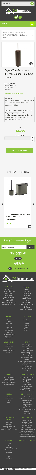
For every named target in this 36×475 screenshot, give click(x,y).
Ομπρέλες (27, 411)
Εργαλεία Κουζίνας (27, 354)
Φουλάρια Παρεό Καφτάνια (27, 436)
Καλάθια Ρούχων (9, 384)
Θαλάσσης (27, 329)
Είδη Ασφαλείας (9, 330)
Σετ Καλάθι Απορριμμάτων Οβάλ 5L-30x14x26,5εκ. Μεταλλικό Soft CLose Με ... (18, 217)
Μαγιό (27, 424)
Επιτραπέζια (9, 450)
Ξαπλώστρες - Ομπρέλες (27, 390)
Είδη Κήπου (27, 382)
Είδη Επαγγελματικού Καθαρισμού (9, 427)
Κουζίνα (27, 327)
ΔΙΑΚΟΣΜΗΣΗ (9, 342)
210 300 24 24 (20, 268)
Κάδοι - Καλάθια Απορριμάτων (27, 407)
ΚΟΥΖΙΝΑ (27, 342)
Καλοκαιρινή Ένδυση (27, 434)
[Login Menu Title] (20, 17)
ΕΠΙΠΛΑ (9, 394)
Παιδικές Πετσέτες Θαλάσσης (27, 429)
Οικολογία (27, 388)
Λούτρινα (9, 458)
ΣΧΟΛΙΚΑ (27, 413)
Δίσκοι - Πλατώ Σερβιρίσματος (27, 361)
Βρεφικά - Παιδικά (27, 422)
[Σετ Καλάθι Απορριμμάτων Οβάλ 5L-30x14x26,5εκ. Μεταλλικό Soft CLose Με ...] (17, 187)
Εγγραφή (30, 247)
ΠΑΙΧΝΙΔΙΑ (9, 440)
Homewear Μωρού (9, 334)
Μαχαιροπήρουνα (27, 346)
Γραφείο (9, 402)
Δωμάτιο (9, 332)
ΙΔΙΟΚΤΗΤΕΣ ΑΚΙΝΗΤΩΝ (27, 440)
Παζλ (9, 454)
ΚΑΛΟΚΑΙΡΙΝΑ (27, 417)
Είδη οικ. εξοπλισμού (27, 400)
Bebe (9, 456)
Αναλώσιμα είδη (27, 402)
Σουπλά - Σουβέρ (27, 368)
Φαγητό (9, 320)
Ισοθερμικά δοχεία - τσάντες (27, 398)
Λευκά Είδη (9, 323)
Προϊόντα (15, 32)
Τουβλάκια (9, 452)
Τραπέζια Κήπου (27, 381)
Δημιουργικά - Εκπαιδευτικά (9, 449)
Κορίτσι (9, 445)
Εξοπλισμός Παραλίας (27, 431)
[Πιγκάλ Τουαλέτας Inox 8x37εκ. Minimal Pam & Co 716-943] (18, 54)
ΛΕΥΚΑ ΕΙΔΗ (27, 317)
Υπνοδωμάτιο (27, 320)
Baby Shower (9, 336)
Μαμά (9, 329)
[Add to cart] (29, 226)
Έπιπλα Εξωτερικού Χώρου (9, 429)
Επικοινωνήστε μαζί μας (9, 304)
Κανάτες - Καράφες (27, 366)
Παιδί (27, 321)
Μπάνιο (9, 321)
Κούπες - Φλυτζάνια (27, 350)
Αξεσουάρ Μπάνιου (9, 381)
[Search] (32, 3)
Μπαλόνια (9, 447)
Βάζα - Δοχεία (27, 363)
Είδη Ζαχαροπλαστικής (27, 352)
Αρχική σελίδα (6, 32)
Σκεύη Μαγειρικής (27, 364)
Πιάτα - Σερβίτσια (27, 345)
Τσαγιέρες (27, 359)
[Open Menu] (32, 24)
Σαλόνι (27, 325)
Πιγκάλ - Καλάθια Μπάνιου (10, 34)
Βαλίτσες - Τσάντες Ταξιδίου (27, 409)
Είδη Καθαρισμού (27, 404)
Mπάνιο (27, 323)
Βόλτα (9, 325)
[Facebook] (16, 258)
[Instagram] (20, 258)
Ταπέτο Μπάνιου (9, 379)
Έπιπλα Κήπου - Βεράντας (27, 377)
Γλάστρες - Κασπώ (27, 384)
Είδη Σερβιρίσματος (27, 357)
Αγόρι (9, 443)
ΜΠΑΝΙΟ (21, 32)
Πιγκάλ (22, 34)
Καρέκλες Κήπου (27, 379)
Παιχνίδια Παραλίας (27, 425)
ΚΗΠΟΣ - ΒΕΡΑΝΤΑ (27, 374)
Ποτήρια (27, 348)
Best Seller (9, 338)
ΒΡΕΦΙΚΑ (9, 317)
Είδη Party (27, 406)
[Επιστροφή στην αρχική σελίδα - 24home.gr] (18, 11)
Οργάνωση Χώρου (27, 397)
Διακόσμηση (9, 424)
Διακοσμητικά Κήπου (27, 386)
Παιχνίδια (9, 327)
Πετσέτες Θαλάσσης (27, 420)
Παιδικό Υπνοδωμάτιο (9, 350)
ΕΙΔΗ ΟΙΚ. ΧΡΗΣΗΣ (27, 394)
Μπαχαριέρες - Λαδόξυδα (27, 355)
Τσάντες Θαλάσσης (27, 427)
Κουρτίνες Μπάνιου (9, 377)
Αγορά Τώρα (21, 151)
